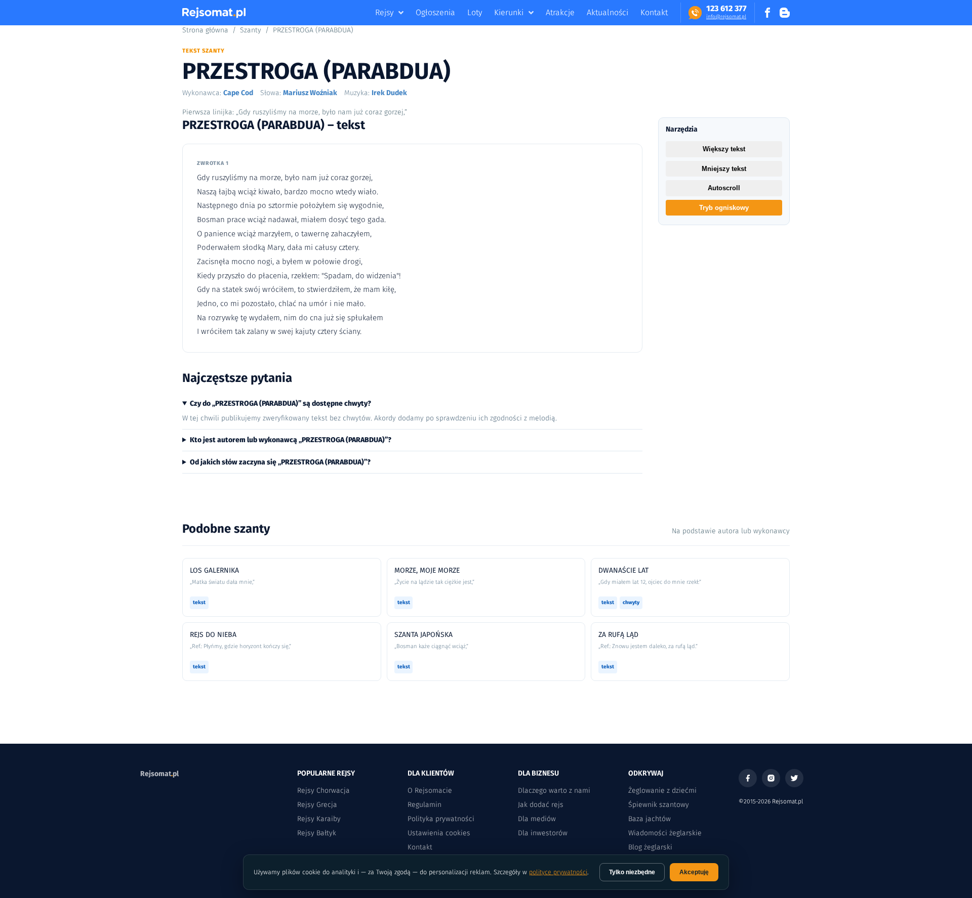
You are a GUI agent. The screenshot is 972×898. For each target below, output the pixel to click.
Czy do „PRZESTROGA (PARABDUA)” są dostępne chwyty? (280, 403)
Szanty (250, 30)
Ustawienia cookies (439, 833)
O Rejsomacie (430, 790)
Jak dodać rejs (540, 804)
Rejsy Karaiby (319, 819)
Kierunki (508, 12)
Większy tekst (724, 149)
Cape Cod (238, 93)
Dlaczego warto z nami (554, 790)
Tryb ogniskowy (724, 207)
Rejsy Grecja (317, 804)
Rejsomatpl (159, 773)
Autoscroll (724, 188)
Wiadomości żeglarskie (665, 833)
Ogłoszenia (435, 12)
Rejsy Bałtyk (316, 833)
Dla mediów (537, 819)
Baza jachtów (649, 819)
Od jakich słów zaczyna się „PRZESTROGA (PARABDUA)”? (280, 462)
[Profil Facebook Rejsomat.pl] (767, 12)
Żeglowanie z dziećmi (662, 790)
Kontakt (654, 12)
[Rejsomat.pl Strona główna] (214, 12)
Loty (474, 12)
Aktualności (607, 12)
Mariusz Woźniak (310, 93)
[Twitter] (794, 778)
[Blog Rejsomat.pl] (785, 12)
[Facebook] (748, 778)
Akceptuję (694, 872)
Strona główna (205, 30)
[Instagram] (771, 778)
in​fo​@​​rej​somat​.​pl (726, 17)
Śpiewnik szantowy (658, 804)
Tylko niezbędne (632, 872)
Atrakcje (560, 12)
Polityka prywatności (441, 819)
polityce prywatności (558, 872)
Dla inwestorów (543, 833)
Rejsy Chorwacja (323, 790)
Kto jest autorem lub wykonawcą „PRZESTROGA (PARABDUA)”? (290, 440)
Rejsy (384, 12)
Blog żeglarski (650, 847)
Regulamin (424, 804)
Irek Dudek (389, 93)
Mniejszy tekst (724, 169)
